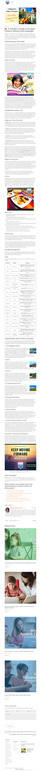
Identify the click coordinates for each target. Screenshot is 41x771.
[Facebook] (35, 509)
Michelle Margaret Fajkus (17, 26)
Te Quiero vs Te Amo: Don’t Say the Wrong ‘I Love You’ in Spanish (19, 493)
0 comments (32, 26)
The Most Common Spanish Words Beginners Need (16, 498)
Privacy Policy (16, 768)
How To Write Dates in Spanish (12, 496)
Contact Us (21, 768)
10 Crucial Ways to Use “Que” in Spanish (14, 495)
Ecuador (6, 520)
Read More (7, 566)
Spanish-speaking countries (14, 520)
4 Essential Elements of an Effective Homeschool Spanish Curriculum (20, 563)
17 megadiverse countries (13, 35)
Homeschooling (25, 26)
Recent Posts (11, 505)
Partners (14, 749)
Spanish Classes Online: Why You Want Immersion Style (17, 695)
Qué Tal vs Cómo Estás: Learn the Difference (15, 492)
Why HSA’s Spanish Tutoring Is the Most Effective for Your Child (19, 651)
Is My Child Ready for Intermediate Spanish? (15, 490)
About (14, 743)
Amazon (14, 425)
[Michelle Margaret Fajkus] (7, 508)
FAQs (14, 746)
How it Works (15, 748)
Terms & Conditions (9, 768)
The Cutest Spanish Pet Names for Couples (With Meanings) (18, 499)
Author (6, 505)
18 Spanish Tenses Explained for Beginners (14, 501)
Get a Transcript (16, 745)
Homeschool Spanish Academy (21, 508)
